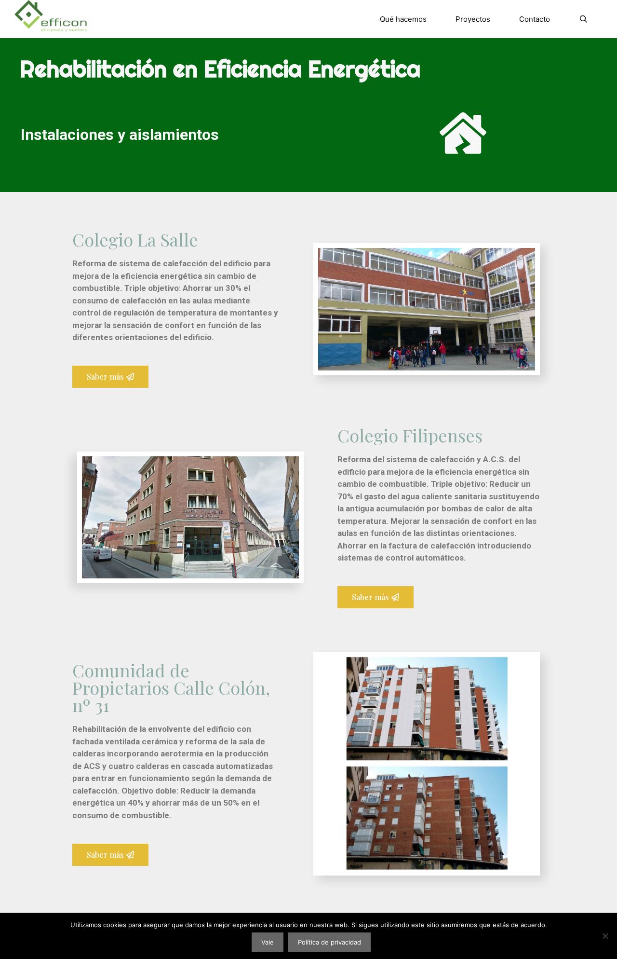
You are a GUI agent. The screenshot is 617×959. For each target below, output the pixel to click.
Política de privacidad (329, 942)
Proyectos (473, 19)
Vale (267, 942)
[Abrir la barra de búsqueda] (583, 19)
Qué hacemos (403, 19)
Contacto (534, 19)
